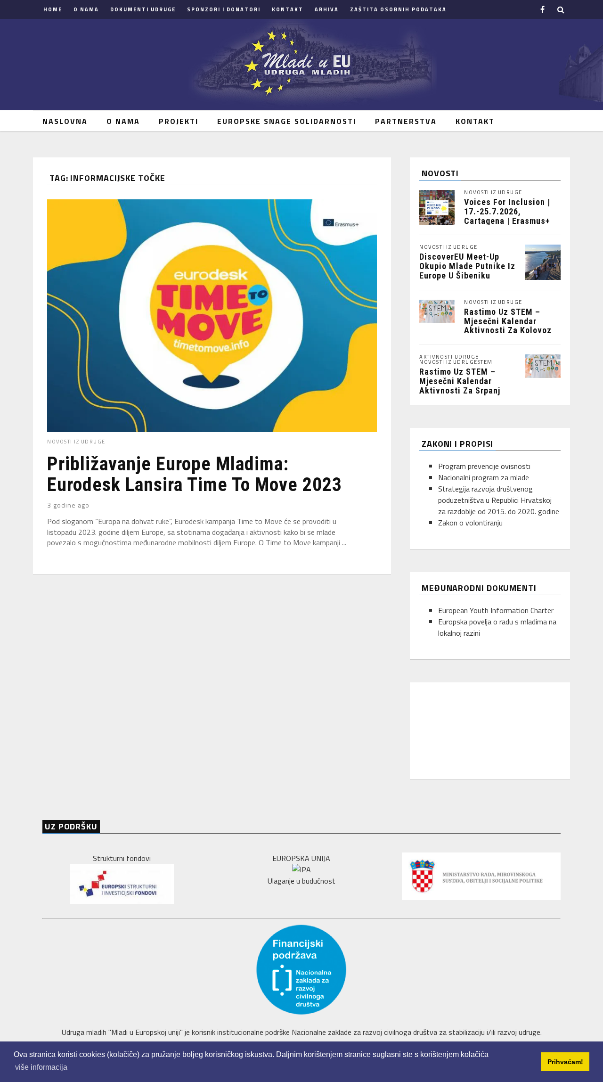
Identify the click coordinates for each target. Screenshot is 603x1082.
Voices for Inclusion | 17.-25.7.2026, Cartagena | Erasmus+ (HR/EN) (507, 216)
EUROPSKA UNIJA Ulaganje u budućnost (301, 869)
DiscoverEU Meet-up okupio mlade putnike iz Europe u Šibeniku (467, 266)
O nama (86, 9)
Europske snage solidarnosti (286, 121)
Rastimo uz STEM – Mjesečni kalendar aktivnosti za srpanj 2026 (459, 385)
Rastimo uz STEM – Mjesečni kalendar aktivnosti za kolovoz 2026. (508, 325)
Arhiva (327, 9)
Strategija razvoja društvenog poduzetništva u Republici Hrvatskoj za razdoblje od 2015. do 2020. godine (498, 500)
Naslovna (65, 121)
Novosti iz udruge (76, 441)
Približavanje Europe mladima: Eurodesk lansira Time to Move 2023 (194, 474)
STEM (485, 362)
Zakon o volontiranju (470, 522)
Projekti (178, 121)
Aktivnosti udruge (449, 357)
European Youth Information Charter (496, 610)
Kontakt (287, 9)
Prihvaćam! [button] (565, 1062)
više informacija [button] (41, 1067)
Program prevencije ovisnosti (484, 466)
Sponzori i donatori (224, 9)
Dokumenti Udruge (143, 9)
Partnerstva (406, 121)
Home (52, 9)
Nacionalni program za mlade (483, 477)
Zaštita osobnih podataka (398, 9)
